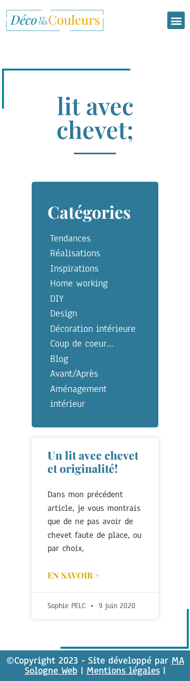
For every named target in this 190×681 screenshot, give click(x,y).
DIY (56, 298)
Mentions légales (123, 670)
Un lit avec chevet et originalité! (93, 461)
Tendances (70, 238)
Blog (59, 358)
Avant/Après (74, 373)
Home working (79, 283)
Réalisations (75, 253)
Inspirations (74, 268)
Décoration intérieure (93, 328)
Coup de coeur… (81, 343)
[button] (176, 20)
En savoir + (74, 575)
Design (63, 313)
